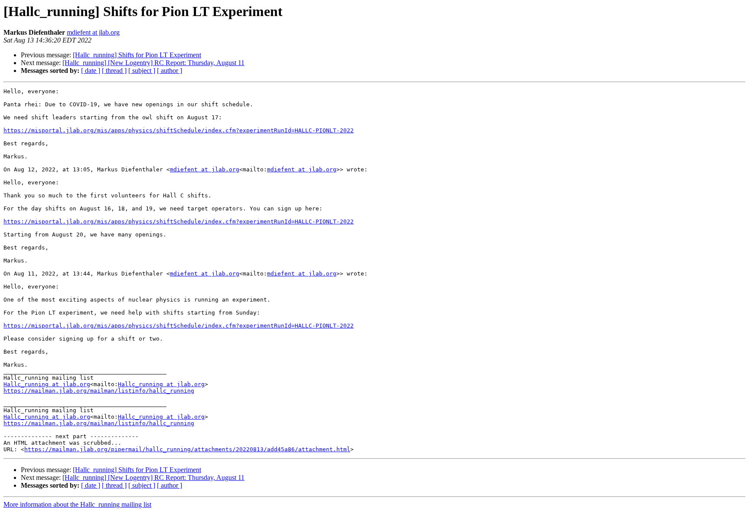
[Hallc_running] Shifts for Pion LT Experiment (137, 55)
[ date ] (90, 70)
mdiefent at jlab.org (93, 32)
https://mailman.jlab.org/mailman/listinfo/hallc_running (98, 390)
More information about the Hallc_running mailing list (77, 504)
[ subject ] (141, 70)
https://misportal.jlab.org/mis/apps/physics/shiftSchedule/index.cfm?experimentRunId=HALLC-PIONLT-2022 (178, 130)
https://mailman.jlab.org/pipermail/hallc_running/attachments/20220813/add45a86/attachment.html (187, 449)
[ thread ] (114, 70)
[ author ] (169, 70)
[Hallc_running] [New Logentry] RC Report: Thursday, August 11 (153, 62)
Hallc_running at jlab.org (46, 384)
